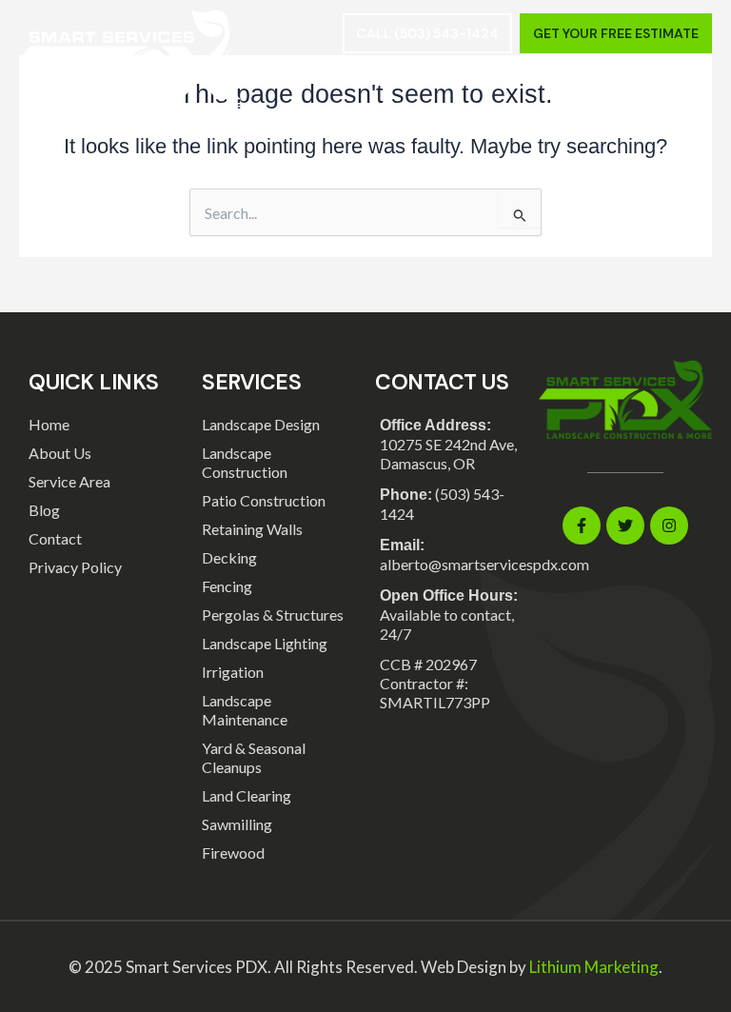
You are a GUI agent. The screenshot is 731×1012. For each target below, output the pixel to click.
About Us (60, 453)
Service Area (69, 481)
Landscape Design (261, 424)
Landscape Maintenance (244, 709)
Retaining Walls (252, 529)
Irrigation (233, 672)
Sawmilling (237, 824)
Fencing (227, 586)
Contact (55, 538)
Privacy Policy (75, 567)
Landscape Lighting (264, 643)
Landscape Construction (244, 462)
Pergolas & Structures (273, 614)
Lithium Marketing (594, 967)
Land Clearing (246, 795)
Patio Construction (264, 500)
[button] (695, 90)
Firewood (233, 852)
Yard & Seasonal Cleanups (254, 757)
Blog (44, 510)
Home (49, 424)
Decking (229, 557)
